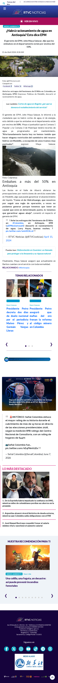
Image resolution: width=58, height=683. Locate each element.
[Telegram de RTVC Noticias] (42, 648)
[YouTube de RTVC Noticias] (28, 648)
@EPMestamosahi (15, 226)
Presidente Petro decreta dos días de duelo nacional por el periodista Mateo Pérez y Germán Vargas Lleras (17, 319)
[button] (25, 346)
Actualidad (13, 301)
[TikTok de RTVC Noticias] (35, 648)
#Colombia (18, 223)
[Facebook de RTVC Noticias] (6, 648)
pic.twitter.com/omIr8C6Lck (19, 231)
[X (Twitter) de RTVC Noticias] (13, 648)
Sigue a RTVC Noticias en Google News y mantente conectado (29, 359)
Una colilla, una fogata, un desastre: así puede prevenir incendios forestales (26, 582)
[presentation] (6, 343)
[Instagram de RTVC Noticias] (21, 648)
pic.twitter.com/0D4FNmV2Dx (21, 448)
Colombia (35, 301)
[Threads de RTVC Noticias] (50, 648)
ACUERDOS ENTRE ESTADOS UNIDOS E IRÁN (40, 2)
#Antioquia (24, 267)
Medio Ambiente (11, 26)
